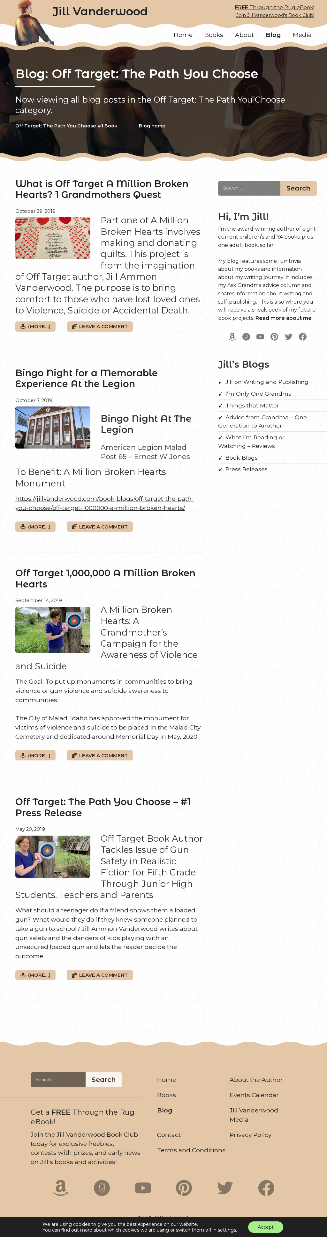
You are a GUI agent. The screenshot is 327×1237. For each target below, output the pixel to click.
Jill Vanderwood (100, 11)
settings (227, 1230)
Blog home (152, 126)
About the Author (256, 1079)
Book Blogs (241, 457)
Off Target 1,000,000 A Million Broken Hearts (105, 578)
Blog (273, 35)
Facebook (303, 337)
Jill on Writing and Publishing (266, 381)
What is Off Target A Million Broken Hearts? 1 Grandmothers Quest (101, 189)
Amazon (232, 337)
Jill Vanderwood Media (254, 1114)
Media (302, 35)
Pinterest (274, 337)
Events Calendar (254, 1095)
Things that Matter (252, 405)
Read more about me (283, 318)
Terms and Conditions (191, 1150)
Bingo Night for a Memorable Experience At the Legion (86, 378)
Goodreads (246, 337)
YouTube (260, 337)
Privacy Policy (250, 1135)
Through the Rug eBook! (274, 11)
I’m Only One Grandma (258, 393)
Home (183, 35)
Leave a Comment (103, 326)
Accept (266, 1227)
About (244, 35)
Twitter (289, 337)
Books (213, 35)
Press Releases (246, 469)
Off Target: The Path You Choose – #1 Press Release (103, 807)
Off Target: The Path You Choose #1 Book (66, 126)
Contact (169, 1135)
